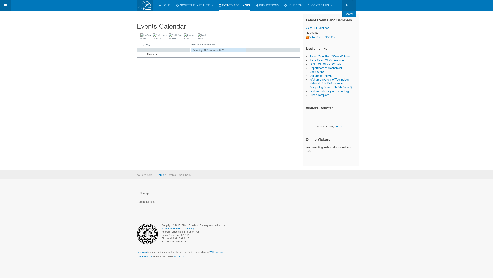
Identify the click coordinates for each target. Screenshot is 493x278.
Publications (269, 5)
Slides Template (319, 95)
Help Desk (295, 5)
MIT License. (216, 252)
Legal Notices (147, 202)
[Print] (294, 24)
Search (349, 14)
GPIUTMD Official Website (326, 64)
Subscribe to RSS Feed (323, 37)
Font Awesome (144, 256)
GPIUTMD (340, 126)
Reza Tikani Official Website (327, 60)
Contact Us (320, 5)
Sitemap (144, 193)
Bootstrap (142, 252)
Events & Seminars (236, 5)
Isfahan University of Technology (329, 91)
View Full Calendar (317, 28)
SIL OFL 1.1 (180, 256)
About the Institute (194, 5)
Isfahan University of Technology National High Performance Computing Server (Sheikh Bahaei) (331, 83)
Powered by (338, 228)
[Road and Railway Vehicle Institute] (145, 5)
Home (166, 5)
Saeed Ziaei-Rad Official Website (330, 56)
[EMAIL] (298, 24)
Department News (321, 75)
